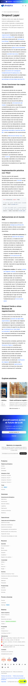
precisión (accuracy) (12, 54)
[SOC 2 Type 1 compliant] (9, 659)
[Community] (11, 664)
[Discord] (8, 667)
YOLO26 (19, 180)
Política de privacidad (18, 676)
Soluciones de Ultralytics (7, 497)
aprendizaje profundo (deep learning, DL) (13, 79)
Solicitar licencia (13, 432)
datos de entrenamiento (18, 47)
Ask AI (21, 681)
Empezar (14, 435)
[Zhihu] (2, 667)
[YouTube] (14, 664)
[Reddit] (5, 667)
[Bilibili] (25, 664)
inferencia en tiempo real (15, 135)
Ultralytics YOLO (5, 473)
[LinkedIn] (5, 664)
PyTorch (7, 156)
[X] (8, 664)
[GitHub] (2, 664)
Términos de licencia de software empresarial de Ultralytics (13, 678)
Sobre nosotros (5, 612)
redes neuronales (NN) (8, 37)
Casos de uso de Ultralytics (8, 520)
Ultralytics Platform (7, 345)
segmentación (18, 364)
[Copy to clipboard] (24, 199)
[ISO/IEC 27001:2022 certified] (3, 659)
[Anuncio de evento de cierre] (2, 2)
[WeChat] (16, 664)
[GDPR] (15, 659)
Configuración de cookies (14, 681)
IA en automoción (15, 255)
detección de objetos (18, 236)
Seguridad (3, 681)
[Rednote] (19, 664)
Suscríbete (23, 453)
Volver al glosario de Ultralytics (11, 11)
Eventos (3, 571)
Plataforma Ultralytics (6, 463)
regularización (6, 35)
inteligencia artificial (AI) (17, 225)
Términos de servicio (6, 676)
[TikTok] (22, 664)
